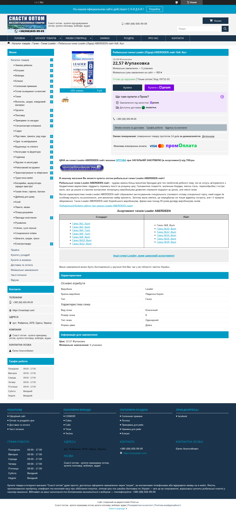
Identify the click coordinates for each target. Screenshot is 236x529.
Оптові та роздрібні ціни (21, 420)
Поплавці (20, 115)
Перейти (154, 9)
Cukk (68, 425)
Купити (127, 87)
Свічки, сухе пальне (25, 228)
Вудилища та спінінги (26, 146)
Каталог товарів (45, 38)
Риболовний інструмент (27, 167)
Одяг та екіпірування (26, 141)
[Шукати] (225, 29)
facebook (182, 416)
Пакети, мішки (22, 207)
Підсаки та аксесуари (26, 162)
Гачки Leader (48, 43)
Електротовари (23, 243)
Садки (18, 131)
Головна (19, 38)
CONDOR (70, 416)
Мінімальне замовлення (24, 270)
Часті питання (19, 275)
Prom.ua (135, 502)
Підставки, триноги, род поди (30, 136)
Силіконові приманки (26, 86)
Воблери (19, 75)
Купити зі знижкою (21, 260)
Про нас (153, 38)
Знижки (104, 38)
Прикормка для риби (132, 425)
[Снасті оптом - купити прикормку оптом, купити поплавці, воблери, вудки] (26, 32)
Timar (68, 429)
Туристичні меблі (24, 178)
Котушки (19, 70)
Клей (17, 202)
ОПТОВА (121, 160)
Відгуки (15, 280)
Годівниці (20, 157)
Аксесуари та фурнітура (28, 152)
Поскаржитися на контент (140, 505)
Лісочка (126, 420)
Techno (69, 433)
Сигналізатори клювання (28, 125)
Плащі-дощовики (24, 212)
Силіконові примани (132, 416)
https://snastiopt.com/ (24, 310)
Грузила (19, 110)
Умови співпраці (76, 38)
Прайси (15, 250)
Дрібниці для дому (25, 196)
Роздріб (129, 38)
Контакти (178, 38)
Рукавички (20, 223)
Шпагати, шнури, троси (27, 238)
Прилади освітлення (25, 217)
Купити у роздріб (20, 255)
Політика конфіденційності (168, 505)
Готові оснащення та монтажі (30, 91)
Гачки (35, 43)
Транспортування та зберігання (31, 172)
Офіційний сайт (17, 416)
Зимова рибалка (23, 65)
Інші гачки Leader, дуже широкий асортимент (144, 255)
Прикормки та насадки (27, 120)
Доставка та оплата (22, 265)
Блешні (19, 81)
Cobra (68, 420)
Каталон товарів (20, 60)
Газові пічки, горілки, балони (30, 191)
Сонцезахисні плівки (25, 233)
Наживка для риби (131, 429)
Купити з (153, 87)
